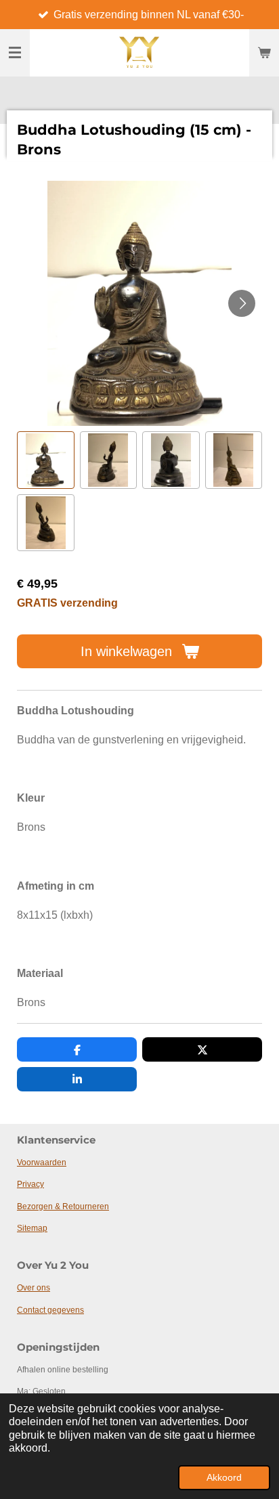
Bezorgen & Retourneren (63, 1206)
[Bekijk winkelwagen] (264, 53)
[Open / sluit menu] (15, 53)
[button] (45, 460)
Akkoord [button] (224, 1477)
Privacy (30, 1184)
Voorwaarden (41, 1162)
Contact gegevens (50, 1310)
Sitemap (32, 1228)
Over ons (33, 1287)
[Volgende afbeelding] (241, 303)
